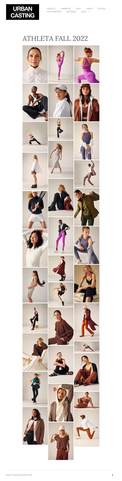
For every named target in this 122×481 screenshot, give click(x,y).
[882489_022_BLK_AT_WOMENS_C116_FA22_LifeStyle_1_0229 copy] (61, 294)
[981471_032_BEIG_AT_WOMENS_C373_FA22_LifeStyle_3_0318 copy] (35, 426)
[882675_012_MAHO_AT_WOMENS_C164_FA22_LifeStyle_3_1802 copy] (61, 326)
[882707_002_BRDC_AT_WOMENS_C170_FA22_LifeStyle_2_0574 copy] (35, 352)
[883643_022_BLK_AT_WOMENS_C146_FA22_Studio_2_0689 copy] (35, 389)
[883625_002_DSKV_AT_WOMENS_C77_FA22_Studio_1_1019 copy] (86, 347)
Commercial (66, 9)
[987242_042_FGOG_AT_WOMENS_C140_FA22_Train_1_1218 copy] (86, 428)
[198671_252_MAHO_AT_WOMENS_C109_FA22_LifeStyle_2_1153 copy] (86, 102)
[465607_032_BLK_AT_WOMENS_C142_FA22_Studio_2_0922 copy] (35, 137)
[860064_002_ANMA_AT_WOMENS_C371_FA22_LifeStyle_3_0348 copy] (61, 268)
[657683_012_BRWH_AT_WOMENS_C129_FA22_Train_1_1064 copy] (35, 210)
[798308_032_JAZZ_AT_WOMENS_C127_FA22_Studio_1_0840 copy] (61, 64)
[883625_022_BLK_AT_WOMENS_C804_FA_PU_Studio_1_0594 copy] (61, 364)
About (84, 12)
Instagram (71, 12)
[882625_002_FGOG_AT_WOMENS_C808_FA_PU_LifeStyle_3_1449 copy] (86, 322)
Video (78, 9)
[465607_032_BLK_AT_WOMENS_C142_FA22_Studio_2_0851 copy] (61, 129)
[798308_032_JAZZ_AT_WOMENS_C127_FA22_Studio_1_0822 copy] (86, 64)
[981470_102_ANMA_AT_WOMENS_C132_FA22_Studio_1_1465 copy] (86, 400)
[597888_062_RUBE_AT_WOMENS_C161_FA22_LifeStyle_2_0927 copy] (86, 174)
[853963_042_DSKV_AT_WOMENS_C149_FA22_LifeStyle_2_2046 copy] (86, 245)
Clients (89, 9)
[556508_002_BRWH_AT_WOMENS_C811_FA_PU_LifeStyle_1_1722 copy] (35, 171)
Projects (51, 9)
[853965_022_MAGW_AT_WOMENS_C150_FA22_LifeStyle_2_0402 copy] (35, 248)
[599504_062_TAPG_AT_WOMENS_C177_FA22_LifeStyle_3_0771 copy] (86, 207)
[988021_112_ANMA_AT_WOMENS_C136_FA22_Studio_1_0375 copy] (61, 441)
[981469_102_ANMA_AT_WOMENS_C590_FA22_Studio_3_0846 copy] (61, 403)
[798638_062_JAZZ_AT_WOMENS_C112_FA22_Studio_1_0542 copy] (61, 236)
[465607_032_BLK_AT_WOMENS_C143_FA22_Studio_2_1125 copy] (35, 64)
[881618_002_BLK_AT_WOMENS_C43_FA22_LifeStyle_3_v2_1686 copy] (86, 283)
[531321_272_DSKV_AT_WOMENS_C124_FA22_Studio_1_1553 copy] (61, 100)
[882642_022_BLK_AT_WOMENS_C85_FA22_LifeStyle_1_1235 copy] (35, 318)
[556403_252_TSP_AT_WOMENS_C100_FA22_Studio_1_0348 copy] (61, 159)
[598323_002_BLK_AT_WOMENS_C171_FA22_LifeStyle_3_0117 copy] (61, 197)
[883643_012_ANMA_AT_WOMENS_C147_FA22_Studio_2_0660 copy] (86, 372)
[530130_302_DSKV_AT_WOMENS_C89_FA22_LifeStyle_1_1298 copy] (86, 141)
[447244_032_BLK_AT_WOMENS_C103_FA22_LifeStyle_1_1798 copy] (35, 102)
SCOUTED (101, 9)
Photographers (54, 12)
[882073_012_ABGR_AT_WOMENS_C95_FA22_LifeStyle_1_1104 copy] (35, 285)
